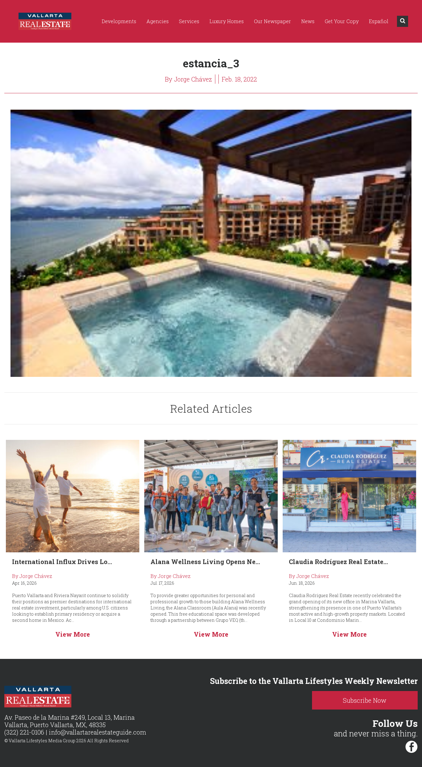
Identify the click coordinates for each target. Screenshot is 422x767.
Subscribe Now (364, 700)
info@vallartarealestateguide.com (97, 732)
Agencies (157, 21)
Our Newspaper (272, 21)
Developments (119, 21)
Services (189, 21)
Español (378, 21)
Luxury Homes (226, 21)
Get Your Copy (342, 21)
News (307, 21)
